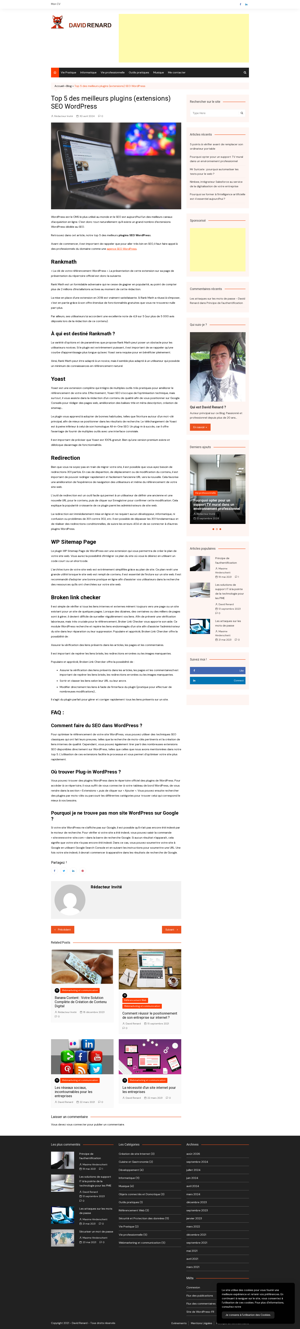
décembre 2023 (196, 1202)
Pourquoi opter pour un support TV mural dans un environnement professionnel (216, 159)
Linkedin (246, 4)
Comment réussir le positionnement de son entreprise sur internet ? (149, 1015)
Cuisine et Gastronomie (134, 1162)
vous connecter (76, 1124)
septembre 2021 (196, 1242)
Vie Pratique (68, 72)
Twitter (63, 870)
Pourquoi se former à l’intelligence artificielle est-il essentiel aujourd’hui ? (217, 196)
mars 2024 (193, 1194)
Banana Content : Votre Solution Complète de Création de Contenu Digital (81, 1002)
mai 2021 (191, 1251)
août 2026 (193, 1154)
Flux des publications (199, 1295)
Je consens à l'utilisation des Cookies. (248, 1315)
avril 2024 (192, 1186)
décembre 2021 (196, 1235)
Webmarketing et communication (80, 990)
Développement (129, 1170)
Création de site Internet (134, 1154)
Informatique (88, 72)
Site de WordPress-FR (200, 1312)
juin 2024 (192, 1178)
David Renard (133, 1023)
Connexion (193, 1287)
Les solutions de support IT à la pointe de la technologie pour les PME (95, 1181)
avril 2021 (192, 1259)
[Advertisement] (184, 38)
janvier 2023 (194, 1218)
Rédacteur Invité (63, 116)
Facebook (240, 4)
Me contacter (177, 72)
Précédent (64, 929)
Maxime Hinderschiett (223, 570)
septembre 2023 (197, 1210)
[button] (213, 529)
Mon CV (55, 4)
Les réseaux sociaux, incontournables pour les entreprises (73, 1092)
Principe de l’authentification (225, 303)
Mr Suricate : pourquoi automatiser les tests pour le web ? (214, 171)
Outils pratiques (139, 72)
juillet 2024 (193, 1170)
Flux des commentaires (201, 1303)
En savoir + (200, 427)
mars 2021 (192, 1267)
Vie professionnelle (113, 72)
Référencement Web (135, 1000)
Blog (69, 86)
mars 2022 (193, 1226)
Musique (158, 72)
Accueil (59, 86)
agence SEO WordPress (122, 249)
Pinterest (82, 870)
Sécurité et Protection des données (141, 1218)
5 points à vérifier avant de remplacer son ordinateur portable (216, 146)
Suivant (169, 929)
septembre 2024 (197, 1162)
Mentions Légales (201, 1323)
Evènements (179, 1323)
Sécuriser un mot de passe (96, 1231)
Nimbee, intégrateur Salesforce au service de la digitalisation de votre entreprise (216, 184)
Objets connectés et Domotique (139, 1194)
